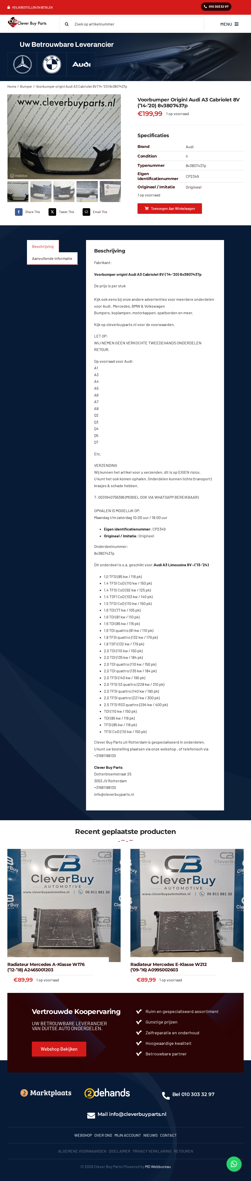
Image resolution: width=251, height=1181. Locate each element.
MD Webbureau (158, 1166)
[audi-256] (81, 57)
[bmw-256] (52, 57)
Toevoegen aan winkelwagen (173, 208)
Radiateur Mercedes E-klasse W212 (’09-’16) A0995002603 (168, 967)
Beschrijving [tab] (43, 246)
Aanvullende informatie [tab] (52, 258)
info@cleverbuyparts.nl (137, 1114)
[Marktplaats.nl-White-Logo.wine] (46, 1090)
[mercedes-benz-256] (22, 57)
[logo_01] (27, 16)
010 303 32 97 (197, 1094)
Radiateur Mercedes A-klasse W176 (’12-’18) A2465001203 (46, 967)
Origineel (193, 187)
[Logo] (107, 1087)
